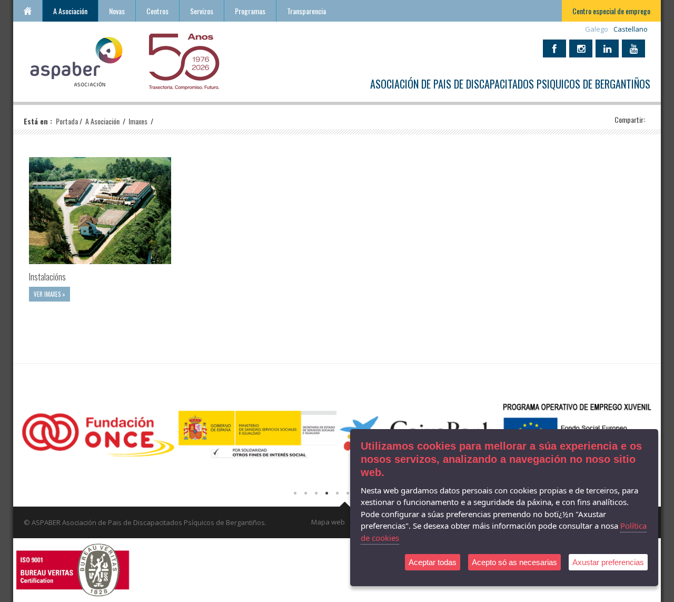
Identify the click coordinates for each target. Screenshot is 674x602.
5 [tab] (337, 493)
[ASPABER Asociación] (76, 60)
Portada (27, 11)
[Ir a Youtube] (633, 48)
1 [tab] (295, 493)
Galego (596, 29)
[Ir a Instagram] (580, 48)
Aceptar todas (433, 562)
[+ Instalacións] (100, 210)
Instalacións (47, 276)
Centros (157, 10)
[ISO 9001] (72, 569)
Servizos (201, 10)
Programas (250, 10)
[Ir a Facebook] (554, 48)
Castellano (630, 29)
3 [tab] (316, 493)
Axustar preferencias (608, 562)
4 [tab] (326, 493)
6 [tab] (347, 493)
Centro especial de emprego (611, 10)
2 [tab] (305, 493)
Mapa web (328, 522)
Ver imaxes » (49, 294)
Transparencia (306, 10)
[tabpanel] (98, 438)
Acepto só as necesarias (514, 562)
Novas (117, 10)
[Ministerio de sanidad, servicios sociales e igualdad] (258, 432)
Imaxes (138, 121)
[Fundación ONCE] (98, 432)
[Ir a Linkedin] (607, 48)
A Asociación (70, 10)
